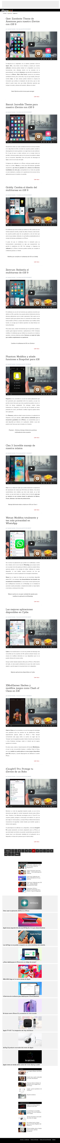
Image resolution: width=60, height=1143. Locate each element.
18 (26, 851)
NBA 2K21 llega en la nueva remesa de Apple (16, 979)
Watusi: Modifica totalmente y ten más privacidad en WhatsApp (22, 520)
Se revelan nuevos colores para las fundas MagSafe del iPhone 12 (34, 1124)
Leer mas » (37, 96)
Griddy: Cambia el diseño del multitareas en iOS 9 (21, 189)
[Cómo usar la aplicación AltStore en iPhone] (30, 909)
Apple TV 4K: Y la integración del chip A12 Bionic (18, 1030)
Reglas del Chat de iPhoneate (45, 1139)
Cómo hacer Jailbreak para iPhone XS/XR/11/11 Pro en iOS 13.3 (33, 878)
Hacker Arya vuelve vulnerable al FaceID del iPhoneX (34, 1077)
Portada (4, 13)
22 (41, 851)
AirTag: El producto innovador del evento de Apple (18, 1047)
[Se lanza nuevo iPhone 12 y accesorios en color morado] (30, 1011)
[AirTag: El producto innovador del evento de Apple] (30, 1046)
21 (37, 851)
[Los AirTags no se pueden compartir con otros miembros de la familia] (30, 943)
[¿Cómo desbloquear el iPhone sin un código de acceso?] (30, 960)
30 (48, 851)
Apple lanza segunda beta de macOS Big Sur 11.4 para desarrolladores (24, 928)
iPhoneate (7, 10)
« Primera (7, 851)
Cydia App (9, 13)
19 (30, 851)
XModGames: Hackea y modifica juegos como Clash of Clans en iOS (22, 688)
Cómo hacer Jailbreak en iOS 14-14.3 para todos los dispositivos (34, 866)
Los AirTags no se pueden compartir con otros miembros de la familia (24, 945)
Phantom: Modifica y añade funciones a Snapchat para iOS (23, 358)
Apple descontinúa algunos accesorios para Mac (33, 1105)
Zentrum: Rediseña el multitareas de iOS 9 (17, 271)
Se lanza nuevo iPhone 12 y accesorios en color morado (20, 1013)
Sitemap (53, 1139)
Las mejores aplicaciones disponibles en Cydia (19, 611)
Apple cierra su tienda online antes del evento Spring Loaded (21, 1064)
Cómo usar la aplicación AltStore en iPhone (16, 911)
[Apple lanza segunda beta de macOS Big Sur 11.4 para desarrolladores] (30, 926)
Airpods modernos (31, 1094)
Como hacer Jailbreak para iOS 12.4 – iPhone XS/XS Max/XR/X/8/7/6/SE (34, 884)
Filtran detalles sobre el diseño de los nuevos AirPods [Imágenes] (34, 1130)
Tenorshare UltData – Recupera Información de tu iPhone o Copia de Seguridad (34, 890)
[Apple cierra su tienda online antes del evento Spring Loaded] (30, 1063)
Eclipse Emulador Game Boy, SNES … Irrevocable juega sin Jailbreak (34, 872)
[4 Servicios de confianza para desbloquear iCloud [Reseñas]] (30, 994)
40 (51, 851)
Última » (17, 854)
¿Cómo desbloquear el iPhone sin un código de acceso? (19, 962)
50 (6, 854)
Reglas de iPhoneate (34, 1139)
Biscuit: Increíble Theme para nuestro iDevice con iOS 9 (22, 106)
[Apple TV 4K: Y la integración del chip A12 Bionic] (30, 1028)
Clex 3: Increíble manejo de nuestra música (20, 447)
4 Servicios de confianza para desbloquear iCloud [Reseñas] (21, 996)
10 (19, 851)
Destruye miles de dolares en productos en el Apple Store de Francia (34, 1084)
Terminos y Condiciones (24, 1139)
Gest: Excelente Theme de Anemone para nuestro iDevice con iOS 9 (23, 21)
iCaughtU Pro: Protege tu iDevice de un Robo (19, 770)
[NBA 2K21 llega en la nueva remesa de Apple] (30, 977)
